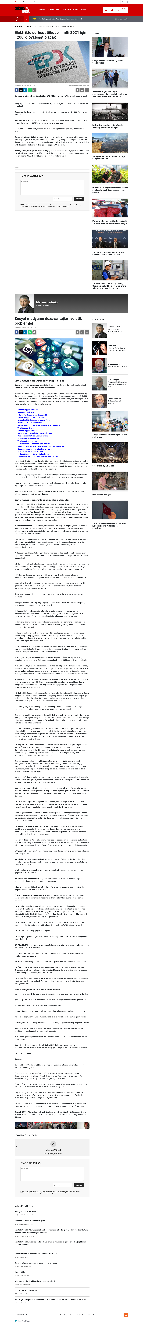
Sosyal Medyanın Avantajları (30, 423)
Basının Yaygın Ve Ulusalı (28, 410)
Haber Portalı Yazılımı (24, 1321)
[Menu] (106, 10)
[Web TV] (123, 2)
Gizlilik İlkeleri (81, 1315)
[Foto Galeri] (127, 2)
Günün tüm (121, 19)
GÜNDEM (41, 10)
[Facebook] (16, 90)
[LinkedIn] (25, 90)
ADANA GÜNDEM (79, 10)
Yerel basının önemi (26, 428)
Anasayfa (20, 26)
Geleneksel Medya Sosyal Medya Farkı (34, 420)
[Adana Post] (24, 10)
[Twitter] (21, 90)
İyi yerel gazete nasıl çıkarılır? (30, 451)
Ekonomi (50, 10)
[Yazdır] (34, 90)
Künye (66, 1315)
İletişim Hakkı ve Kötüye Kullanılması (33, 454)
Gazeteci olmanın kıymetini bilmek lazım (35, 449)
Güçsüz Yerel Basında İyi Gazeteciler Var (35, 433)
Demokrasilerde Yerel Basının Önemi (33, 436)
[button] (77, 90)
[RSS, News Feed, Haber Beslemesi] (126, 1315)
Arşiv (40, 2)
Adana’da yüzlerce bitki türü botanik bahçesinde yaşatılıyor (59, 19)
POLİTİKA (67, 10)
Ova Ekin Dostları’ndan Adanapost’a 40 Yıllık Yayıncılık (41, 446)
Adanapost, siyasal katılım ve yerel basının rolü (38, 457)
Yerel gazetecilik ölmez (27, 441)
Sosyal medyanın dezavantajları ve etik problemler (39, 425)
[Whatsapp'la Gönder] (30, 90)
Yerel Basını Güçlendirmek (29, 438)
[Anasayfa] (16, 2)
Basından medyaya (26, 412)
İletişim (72, 1315)
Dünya (58, 10)
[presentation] (21, 19)
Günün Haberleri (31, 2)
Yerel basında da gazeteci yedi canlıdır (34, 444)
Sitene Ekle (47, 2)
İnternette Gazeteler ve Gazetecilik (32, 415)
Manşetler (22, 2)
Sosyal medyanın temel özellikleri (32, 417)
